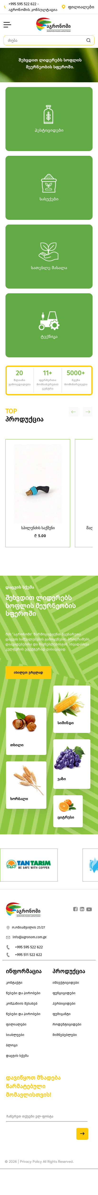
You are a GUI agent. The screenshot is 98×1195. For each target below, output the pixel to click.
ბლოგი (12, 1045)
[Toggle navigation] (7, 25)
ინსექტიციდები (66, 983)
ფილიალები (81, 6)
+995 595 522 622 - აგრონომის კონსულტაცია (33, 7)
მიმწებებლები (65, 1035)
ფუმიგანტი (62, 1014)
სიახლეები (15, 1035)
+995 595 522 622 (29, 947)
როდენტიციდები (67, 1024)
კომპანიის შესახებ (21, 1004)
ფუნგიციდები (64, 993)
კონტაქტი (14, 983)
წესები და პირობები (23, 993)
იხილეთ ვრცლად (28, 673)
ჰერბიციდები (64, 1004)
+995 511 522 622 (28, 954)
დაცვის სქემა (19, 587)
